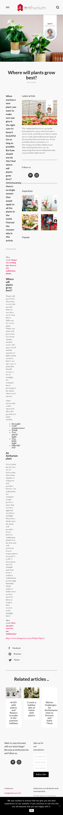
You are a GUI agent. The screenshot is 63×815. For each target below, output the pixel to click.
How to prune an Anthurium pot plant (49, 249)
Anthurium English (31, 7)
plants (33, 82)
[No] (59, 806)
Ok (31, 810)
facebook (15, 648)
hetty (29, 82)
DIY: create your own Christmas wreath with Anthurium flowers (49, 222)
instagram (36, 175)
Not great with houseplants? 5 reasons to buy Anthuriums (30, 203)
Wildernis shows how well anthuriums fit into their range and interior (30, 222)
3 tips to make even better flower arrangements (49, 203)
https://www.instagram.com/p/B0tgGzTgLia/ (25, 638)
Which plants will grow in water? (49, 268)
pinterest (15, 654)
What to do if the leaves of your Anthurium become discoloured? (30, 249)
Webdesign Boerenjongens (44, 796)
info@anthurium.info (12, 793)
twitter (15, 660)
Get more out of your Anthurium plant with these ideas (30, 268)
